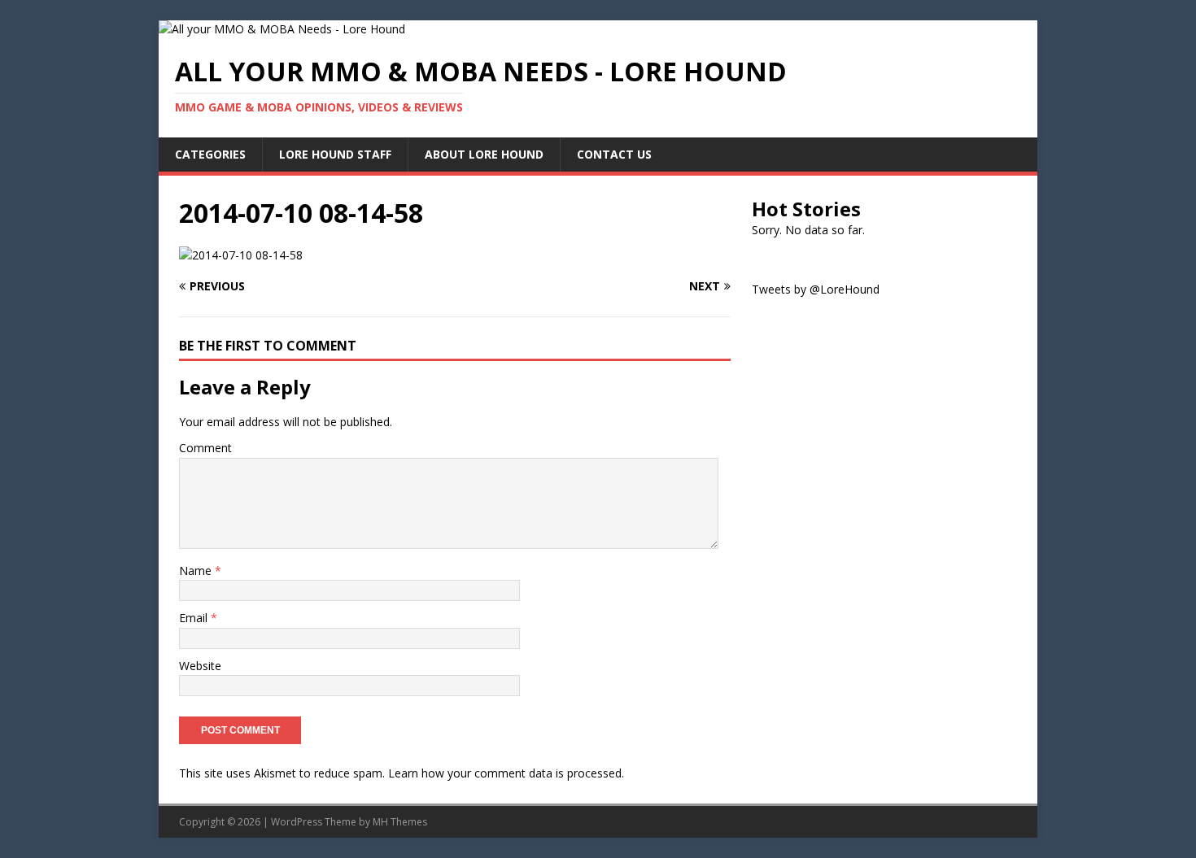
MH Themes (400, 822)
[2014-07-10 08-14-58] (241, 255)
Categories (210, 154)
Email (195, 617)
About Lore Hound (484, 154)
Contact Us (614, 154)
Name (197, 570)
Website (200, 665)
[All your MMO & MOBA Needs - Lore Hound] (282, 29)
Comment (205, 447)
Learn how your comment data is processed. (506, 773)
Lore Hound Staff (335, 154)
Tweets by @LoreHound (816, 289)
